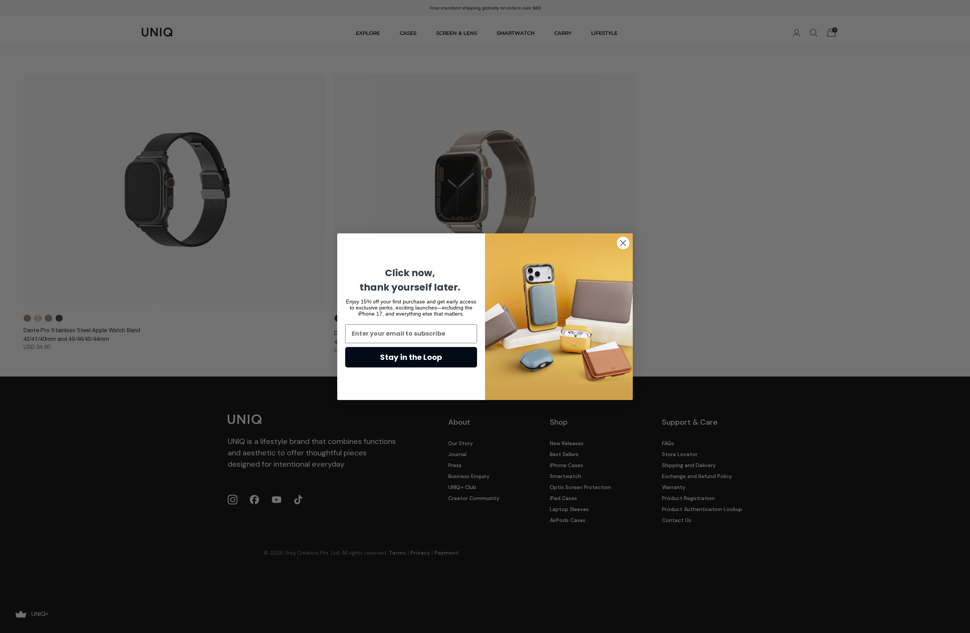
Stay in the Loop (411, 357)
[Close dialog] (623, 243)
